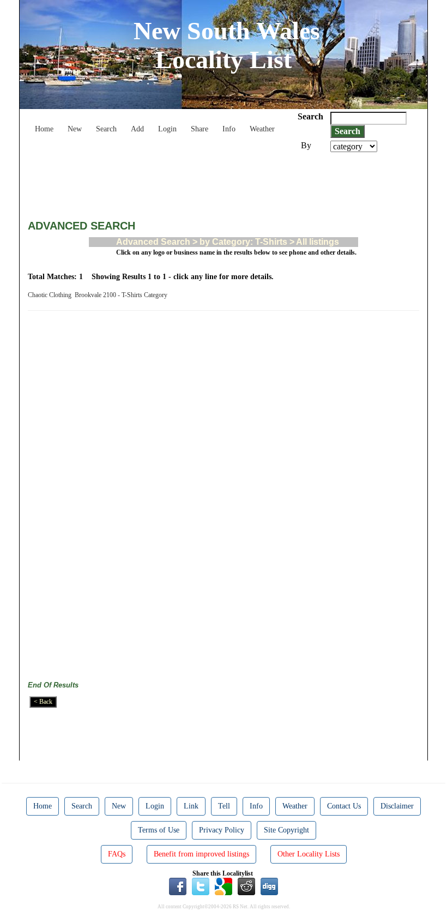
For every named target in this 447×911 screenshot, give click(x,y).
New (75, 129)
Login (167, 129)
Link (191, 806)
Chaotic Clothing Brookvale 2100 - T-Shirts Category (99, 295)
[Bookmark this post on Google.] (223, 886)
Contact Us (344, 806)
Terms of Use (158, 830)
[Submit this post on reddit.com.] (246, 886)
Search (106, 129)
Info (228, 129)
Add (137, 129)
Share (199, 129)
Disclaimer (397, 806)
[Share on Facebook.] (177, 886)
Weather (262, 129)
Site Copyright (286, 830)
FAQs (116, 854)
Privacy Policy (221, 830)
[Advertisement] (226, 182)
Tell (224, 806)
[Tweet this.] (200, 886)
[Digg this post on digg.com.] (269, 886)
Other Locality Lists (308, 854)
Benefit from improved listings (201, 854)
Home (44, 129)
